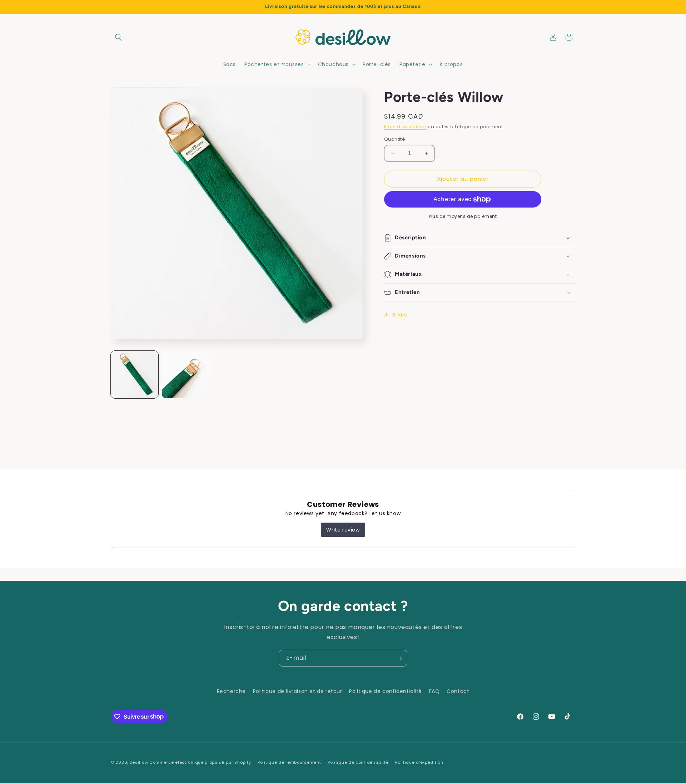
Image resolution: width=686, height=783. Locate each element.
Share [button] (400, 314)
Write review (342, 529)
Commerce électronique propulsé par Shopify (200, 762)
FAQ (434, 691)
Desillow (139, 762)
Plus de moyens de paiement (463, 216)
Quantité (394, 139)
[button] (118, 37)
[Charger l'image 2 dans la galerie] (185, 374)
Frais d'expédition (405, 127)
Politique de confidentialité (385, 691)
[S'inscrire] (399, 658)
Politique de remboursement (289, 762)
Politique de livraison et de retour (297, 691)
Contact (458, 691)
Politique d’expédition (419, 762)
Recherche (231, 691)
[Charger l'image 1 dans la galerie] (134, 374)
